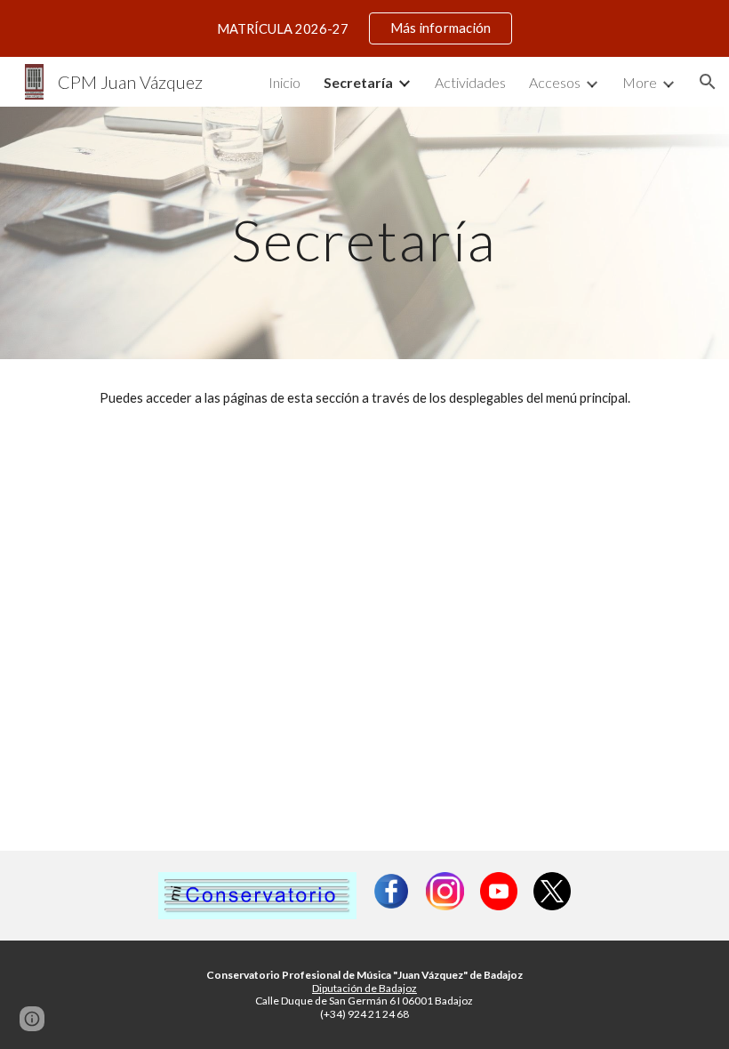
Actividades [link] (470, 82)
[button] (707, 81)
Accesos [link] (555, 82)
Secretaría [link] (358, 82)
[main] (365, 232)
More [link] (639, 82)
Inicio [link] (284, 82)
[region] (364, 28)
